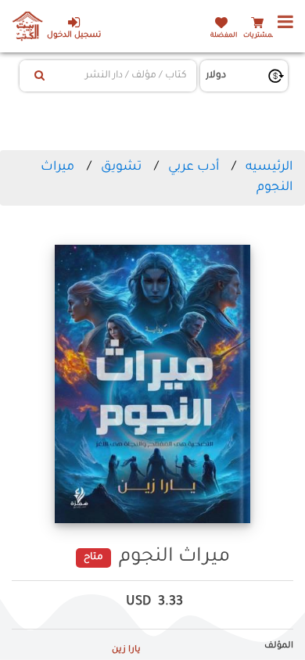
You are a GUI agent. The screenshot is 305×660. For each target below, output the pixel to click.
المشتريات (260, 35)
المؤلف (278, 646)
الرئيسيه (269, 167)
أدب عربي (193, 167)
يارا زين (126, 650)
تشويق (121, 167)
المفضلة (223, 35)
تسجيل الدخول (74, 35)
